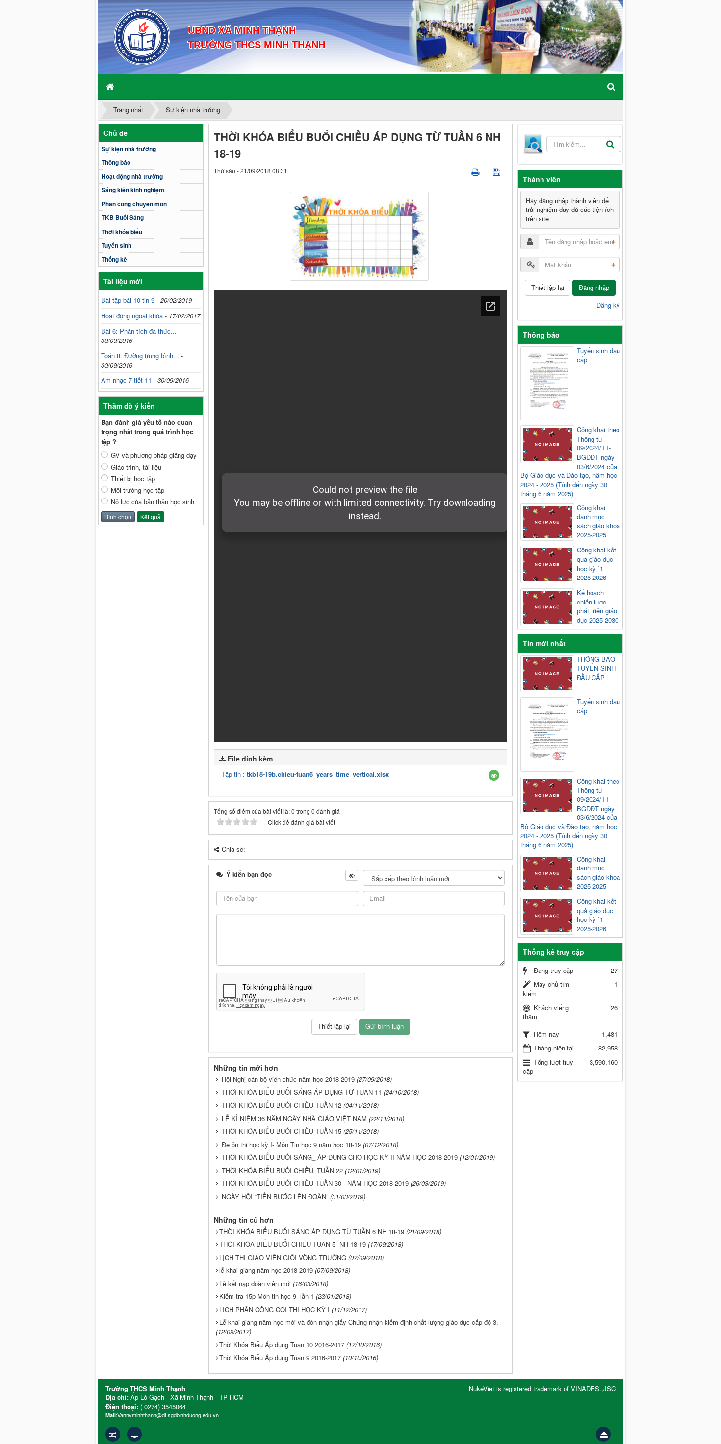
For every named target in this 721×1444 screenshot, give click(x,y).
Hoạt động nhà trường (132, 176)
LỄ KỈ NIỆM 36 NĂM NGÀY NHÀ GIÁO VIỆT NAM (294, 1118)
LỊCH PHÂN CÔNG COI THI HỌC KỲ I (274, 1309)
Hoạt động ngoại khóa (132, 315)
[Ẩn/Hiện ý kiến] (351, 875)
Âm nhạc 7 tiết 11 (126, 380)
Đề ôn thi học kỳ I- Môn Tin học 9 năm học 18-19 (291, 1144)
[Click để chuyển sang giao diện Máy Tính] (134, 1434)
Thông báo (116, 162)
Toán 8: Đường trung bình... (140, 355)
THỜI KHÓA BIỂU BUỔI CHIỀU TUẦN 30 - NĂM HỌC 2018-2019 (315, 1183)
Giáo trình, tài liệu (136, 467)
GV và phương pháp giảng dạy (154, 455)
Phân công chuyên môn (134, 203)
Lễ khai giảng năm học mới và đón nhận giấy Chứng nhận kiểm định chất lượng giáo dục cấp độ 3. (358, 1322)
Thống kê (114, 259)
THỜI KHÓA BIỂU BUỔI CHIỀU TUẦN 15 (281, 1131)
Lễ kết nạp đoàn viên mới (255, 1283)
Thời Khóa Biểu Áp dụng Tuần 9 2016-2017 (280, 1357)
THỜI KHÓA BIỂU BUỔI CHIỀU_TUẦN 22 (282, 1170)
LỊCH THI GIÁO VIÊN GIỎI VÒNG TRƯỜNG (282, 1257)
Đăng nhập (594, 287)
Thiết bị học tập (133, 478)
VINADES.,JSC (593, 1388)
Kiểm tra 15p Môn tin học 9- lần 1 (266, 1296)
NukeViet (481, 1388)
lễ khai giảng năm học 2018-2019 (266, 1270)
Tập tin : (305, 774)
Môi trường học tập (137, 490)
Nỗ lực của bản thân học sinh (152, 502)
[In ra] (476, 171)
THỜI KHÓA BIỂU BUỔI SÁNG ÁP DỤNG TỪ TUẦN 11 (302, 1092)
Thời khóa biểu (122, 231)
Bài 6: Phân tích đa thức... (139, 331)
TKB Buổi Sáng (123, 217)
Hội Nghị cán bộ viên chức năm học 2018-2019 (288, 1079)
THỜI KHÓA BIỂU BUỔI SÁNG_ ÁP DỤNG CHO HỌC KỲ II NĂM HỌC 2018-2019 (340, 1157)
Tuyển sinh (116, 245)
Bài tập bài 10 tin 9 (127, 300)
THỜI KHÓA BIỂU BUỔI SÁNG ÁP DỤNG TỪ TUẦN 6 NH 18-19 (311, 1231)
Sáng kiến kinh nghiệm (133, 189)
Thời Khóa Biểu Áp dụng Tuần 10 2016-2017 (281, 1344)
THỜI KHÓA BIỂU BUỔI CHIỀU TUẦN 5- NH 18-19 (292, 1244)
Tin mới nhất (544, 643)
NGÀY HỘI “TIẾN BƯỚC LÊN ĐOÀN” (275, 1196)
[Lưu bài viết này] (497, 171)
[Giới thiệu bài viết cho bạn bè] (459, 171)
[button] (494, 775)
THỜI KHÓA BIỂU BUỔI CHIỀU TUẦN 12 (281, 1105)
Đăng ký (608, 305)
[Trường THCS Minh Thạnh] (142, 36)
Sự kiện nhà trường (129, 148)
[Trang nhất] (111, 86)
